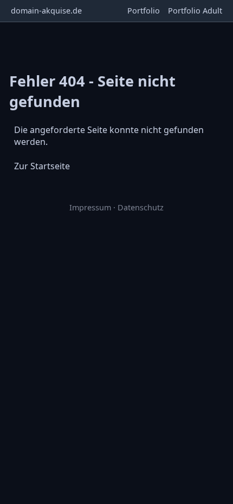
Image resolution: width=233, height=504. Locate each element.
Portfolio (143, 10)
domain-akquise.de (46, 10)
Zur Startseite (42, 166)
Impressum (90, 207)
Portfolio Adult (195, 10)
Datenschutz (141, 207)
